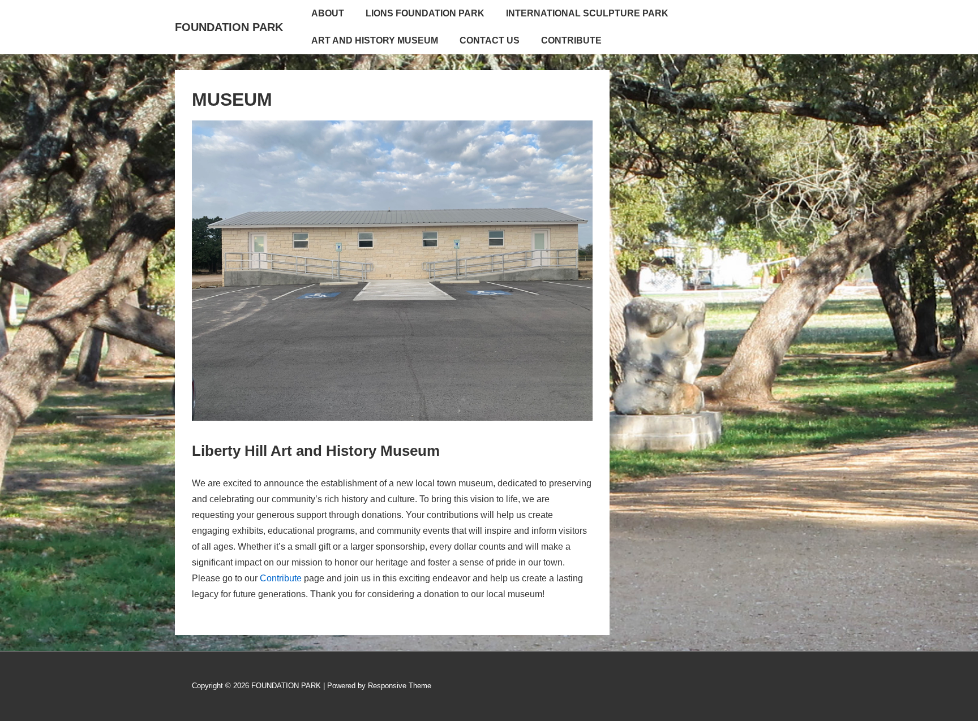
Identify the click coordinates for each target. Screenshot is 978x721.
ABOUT (327, 13)
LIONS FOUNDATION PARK (425, 13)
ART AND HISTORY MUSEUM (374, 40)
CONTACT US (490, 40)
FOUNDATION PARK (229, 27)
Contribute (281, 578)
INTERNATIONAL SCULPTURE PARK (587, 13)
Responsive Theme (399, 685)
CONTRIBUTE (571, 40)
